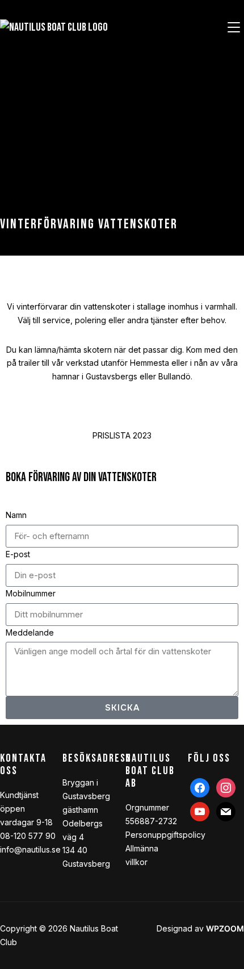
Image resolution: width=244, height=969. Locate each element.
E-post (18, 554)
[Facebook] (199, 787)
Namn (16, 515)
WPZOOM (225, 928)
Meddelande (30, 632)
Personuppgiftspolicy (165, 834)
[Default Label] (199, 811)
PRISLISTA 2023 (122, 435)
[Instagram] (225, 787)
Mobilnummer (31, 593)
